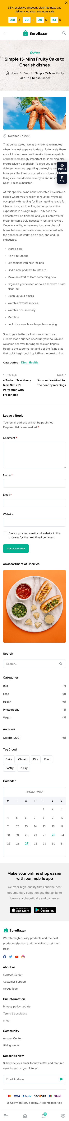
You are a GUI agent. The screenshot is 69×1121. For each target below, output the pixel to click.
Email (7, 494)
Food (6, 693)
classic (22, 759)
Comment (10, 437)
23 (53, 835)
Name (8, 475)
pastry (10, 767)
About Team (10, 988)
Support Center (12, 974)
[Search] (64, 33)
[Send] (61, 1079)
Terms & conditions (15, 1013)
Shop (6, 1020)
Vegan (7, 717)
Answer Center (12, 1038)
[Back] (5, 33)
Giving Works (11, 1045)
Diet (26, 73)
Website (8, 514)
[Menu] (6, 1115)
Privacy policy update (16, 1006)
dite (35, 759)
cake (9, 759)
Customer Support (14, 981)
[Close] (66, 2)
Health (33, 362)
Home (14, 73)
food (47, 759)
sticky (24, 767)
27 (26, 843)
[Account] (63, 1116)
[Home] (25, 1116)
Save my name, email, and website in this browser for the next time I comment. (34, 535)
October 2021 (12, 737)
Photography (11, 709)
